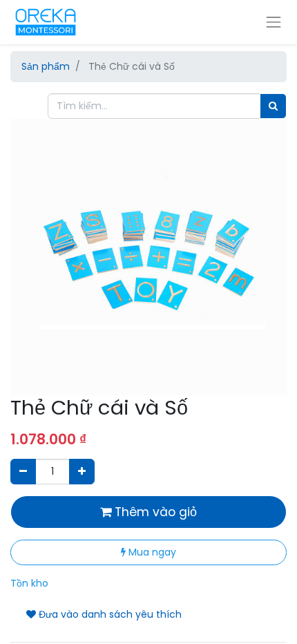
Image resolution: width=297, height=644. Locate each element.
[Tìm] (273, 106)
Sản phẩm (45, 66)
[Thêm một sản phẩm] (82, 471)
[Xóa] (23, 471)
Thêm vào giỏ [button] (154, 512)
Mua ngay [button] (151, 552)
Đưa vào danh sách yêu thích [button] (109, 614)
